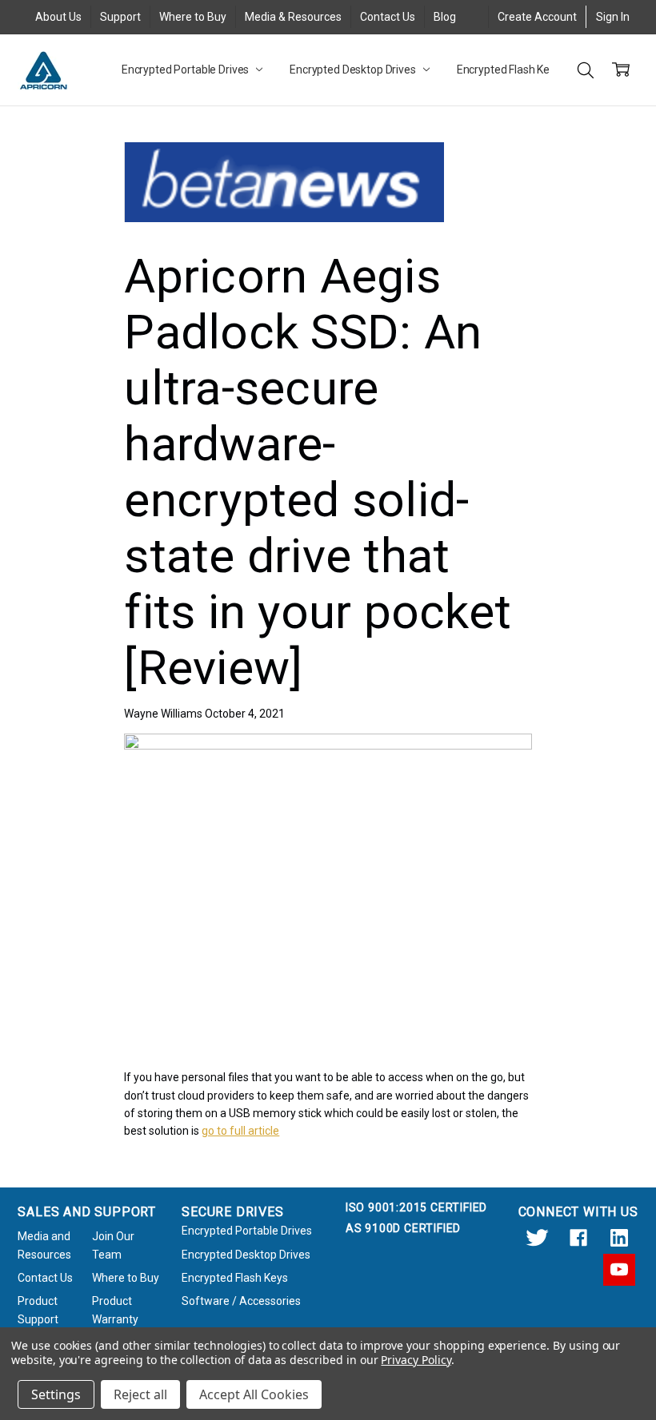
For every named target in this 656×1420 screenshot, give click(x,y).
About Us (58, 16)
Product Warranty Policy (115, 1319)
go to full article (240, 1130)
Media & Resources (293, 16)
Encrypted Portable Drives (186, 69)
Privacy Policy (415, 1359)
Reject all (140, 1394)
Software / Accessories (241, 1301)
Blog (445, 16)
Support (120, 16)
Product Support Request (39, 1319)
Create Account (537, 16)
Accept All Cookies (254, 1394)
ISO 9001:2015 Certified (416, 1207)
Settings (56, 1394)
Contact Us (387, 16)
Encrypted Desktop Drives (354, 69)
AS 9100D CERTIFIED (403, 1228)
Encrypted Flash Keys (510, 69)
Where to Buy (192, 16)
